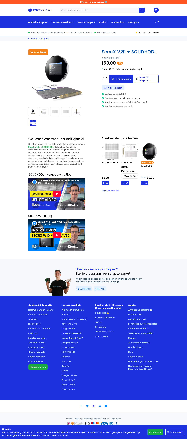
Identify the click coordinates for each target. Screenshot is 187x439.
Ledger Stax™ (68, 347)
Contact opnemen (38, 314)
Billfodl (98, 322)
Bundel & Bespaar (38, 22)
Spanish (96, 418)
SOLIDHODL (48, 147)
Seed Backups (85, 22)
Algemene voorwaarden (140, 333)
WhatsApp (85, 288)
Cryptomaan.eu (36, 356)
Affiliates (33, 319)
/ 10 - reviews (149, 32)
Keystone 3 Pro (69, 323)
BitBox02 (66, 314)
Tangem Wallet (69, 375)
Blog (130, 352)
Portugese (116, 418)
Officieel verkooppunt (39, 328)
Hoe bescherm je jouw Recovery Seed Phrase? (140, 367)
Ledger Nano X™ (70, 342)
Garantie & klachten (138, 328)
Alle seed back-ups (105, 317)
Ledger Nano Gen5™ (72, 333)
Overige (132, 22)
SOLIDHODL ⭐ (102, 313)
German (86, 418)
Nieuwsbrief (34, 323)
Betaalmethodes (137, 319)
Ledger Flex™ (68, 328)
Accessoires (117, 22)
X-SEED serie (101, 336)
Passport (66, 361)
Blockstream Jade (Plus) (74, 319)
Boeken (103, 22)
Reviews (132, 338)
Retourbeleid (135, 314)
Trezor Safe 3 (68, 380)
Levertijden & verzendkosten (142, 323)
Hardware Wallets (61, 22)
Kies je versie (127, 171)
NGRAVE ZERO (68, 352)
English (77, 418)
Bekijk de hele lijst (110, 190)
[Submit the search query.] (142, 10)
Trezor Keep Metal (104, 331)
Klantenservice (38, 367)
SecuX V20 (33, 147)
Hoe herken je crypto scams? (143, 361)
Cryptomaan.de (36, 352)
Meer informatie (175, 432)
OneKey (66, 356)
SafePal (65, 366)
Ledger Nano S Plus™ (72, 338)
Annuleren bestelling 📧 (140, 309)
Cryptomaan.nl (36, 347)
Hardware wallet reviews (40, 309)
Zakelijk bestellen (37, 338)
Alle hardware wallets (73, 309)
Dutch (69, 418)
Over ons (33, 333)
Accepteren (155, 432)
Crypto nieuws (35, 361)
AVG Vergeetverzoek (139, 342)
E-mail (101, 288)
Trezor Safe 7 (68, 389)
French (106, 418)
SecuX (65, 370)
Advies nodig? (115, 87)
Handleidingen (135, 347)
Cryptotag (100, 327)
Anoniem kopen (36, 342)
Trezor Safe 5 (68, 384)
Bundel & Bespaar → (145, 79)
